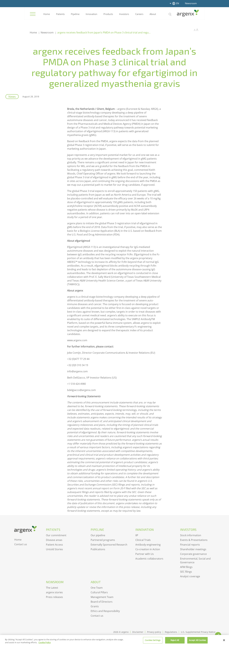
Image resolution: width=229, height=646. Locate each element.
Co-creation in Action (147, 549)
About (153, 14)
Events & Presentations (194, 540)
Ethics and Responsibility (105, 611)
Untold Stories (54, 549)
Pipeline (75, 14)
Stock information (190, 535)
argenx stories (54, 592)
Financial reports (190, 544)
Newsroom (191, 3)
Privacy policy (154, 631)
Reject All (175, 640)
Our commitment (56, 535)
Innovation (91, 14)
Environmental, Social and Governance (195, 560)
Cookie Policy (44, 642)
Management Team (102, 597)
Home (46, 14)
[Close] (224, 640)
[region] (114, 640)
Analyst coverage (190, 576)
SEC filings (186, 571)
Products (108, 14)
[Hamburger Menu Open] (32, 14)
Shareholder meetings (193, 549)
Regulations (171, 631)
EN (177, 3)
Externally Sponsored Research (109, 544)
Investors (124, 14)
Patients (60, 14)
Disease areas (54, 540)
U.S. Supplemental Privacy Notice (198, 631)
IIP (136, 535)
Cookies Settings (152, 640)
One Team (97, 587)
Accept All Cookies (197, 640)
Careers (139, 14)
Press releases (54, 597)
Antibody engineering (148, 544)
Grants (95, 606)
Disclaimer (137, 631)
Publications (98, 549)
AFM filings (186, 567)
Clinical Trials (143, 540)
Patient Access (54, 544)
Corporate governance (193, 554)
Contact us (20, 544)
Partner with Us (144, 554)
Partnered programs (103, 540)
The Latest (52, 587)
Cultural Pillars (99, 592)
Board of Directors (101, 601)
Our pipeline (98, 535)
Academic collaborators (149, 558)
